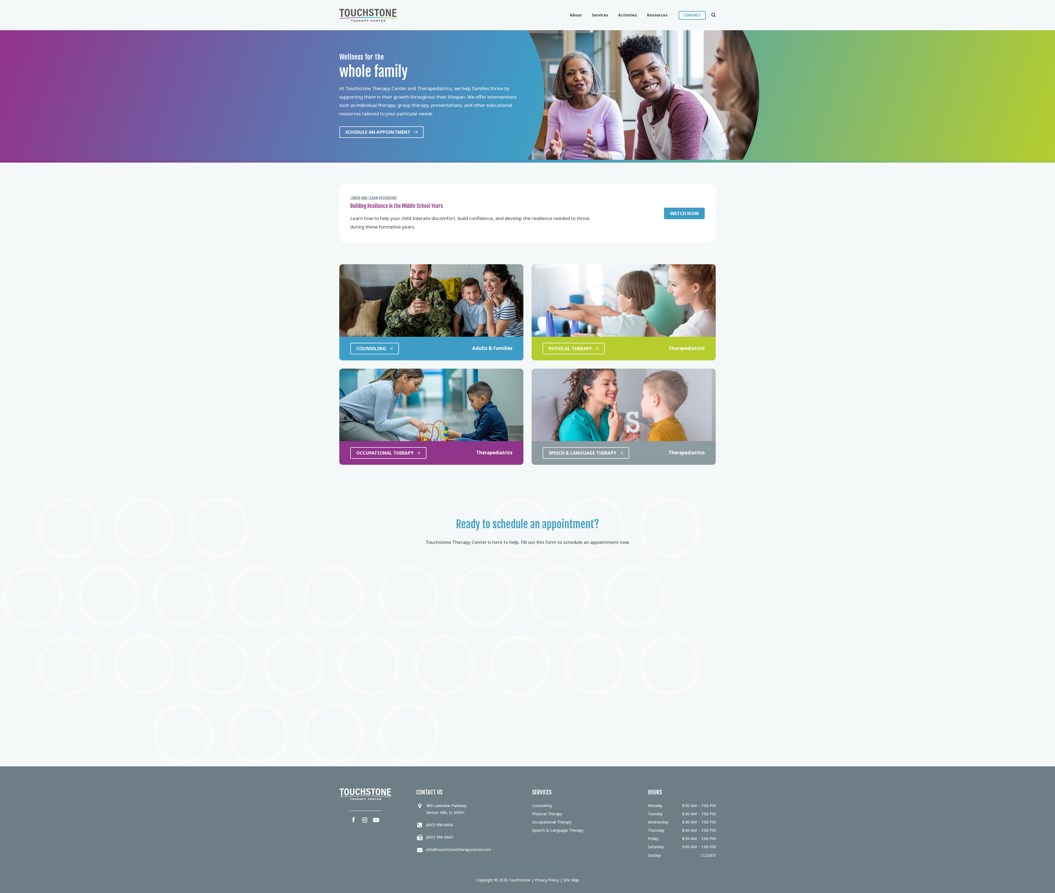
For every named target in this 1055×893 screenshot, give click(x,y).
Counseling (542, 805)
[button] (711, 15)
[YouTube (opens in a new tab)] (376, 820)
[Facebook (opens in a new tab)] (354, 820)
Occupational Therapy (551, 822)
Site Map (571, 880)
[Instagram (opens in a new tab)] (365, 820)
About (576, 15)
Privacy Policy (547, 880)
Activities (627, 15)
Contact (692, 15)
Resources (657, 15)
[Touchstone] (368, 15)
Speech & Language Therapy (558, 830)
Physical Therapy (547, 813)
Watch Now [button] (684, 213)
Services (600, 15)
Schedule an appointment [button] (378, 132)
